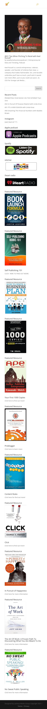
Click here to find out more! (15, 401)
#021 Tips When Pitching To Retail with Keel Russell (22, 57)
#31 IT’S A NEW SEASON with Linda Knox (19, 107)
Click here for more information (16, 594)
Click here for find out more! (15, 497)
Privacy (26, 706)
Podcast (22, 63)
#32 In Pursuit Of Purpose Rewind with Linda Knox (23, 104)
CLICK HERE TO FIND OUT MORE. (17, 274)
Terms (20, 706)
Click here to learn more (13, 449)
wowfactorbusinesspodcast (17, 60)
